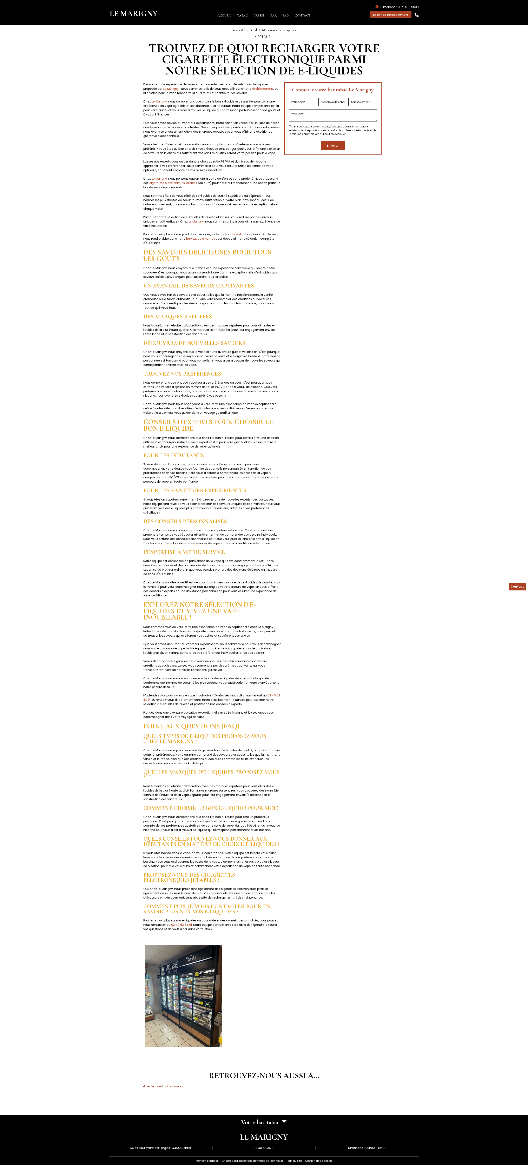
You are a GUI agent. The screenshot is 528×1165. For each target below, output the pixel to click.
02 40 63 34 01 (181, 925)
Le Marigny (171, 89)
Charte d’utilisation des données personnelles (253, 1161)
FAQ (286, 15)
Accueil (224, 15)
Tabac (242, 15)
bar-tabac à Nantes (200, 239)
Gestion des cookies (318, 1161)
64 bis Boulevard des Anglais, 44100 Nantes (161, 1148)
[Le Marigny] (133, 13)
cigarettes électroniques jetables (173, 183)
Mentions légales (207, 1161)
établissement (262, 89)
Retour (264, 37)
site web (236, 234)
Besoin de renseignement (390, 15)
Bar (273, 15)
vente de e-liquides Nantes (164, 1086)
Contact (302, 15)
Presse (259, 15)
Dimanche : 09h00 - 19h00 (367, 1148)
